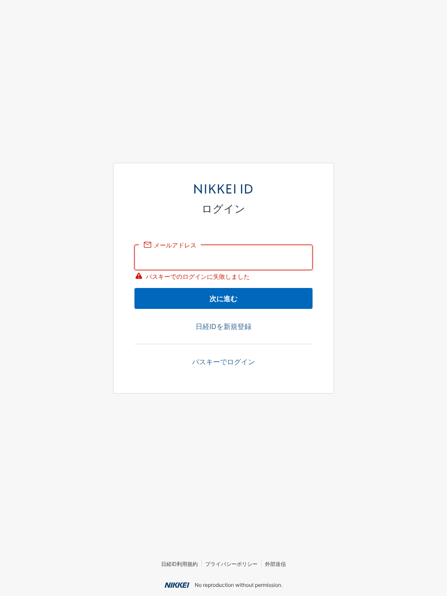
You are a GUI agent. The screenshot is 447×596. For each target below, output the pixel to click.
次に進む (223, 298)
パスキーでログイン (223, 361)
